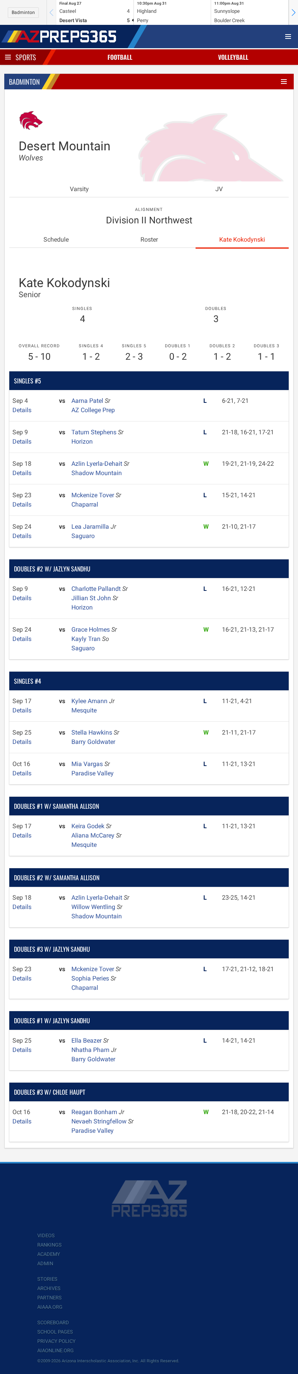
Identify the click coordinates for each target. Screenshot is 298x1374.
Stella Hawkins (92, 732)
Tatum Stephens (94, 432)
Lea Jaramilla (91, 526)
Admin (45, 1263)
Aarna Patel (88, 400)
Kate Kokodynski (242, 239)
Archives (49, 1288)
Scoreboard (53, 1322)
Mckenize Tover (93, 495)
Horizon (82, 441)
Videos (46, 1235)
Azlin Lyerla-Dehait (97, 463)
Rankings (49, 1245)
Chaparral (84, 504)
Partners (49, 1298)
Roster (149, 239)
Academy (48, 1254)
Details (21, 410)
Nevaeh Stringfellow (99, 1121)
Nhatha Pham (91, 1050)
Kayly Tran (86, 639)
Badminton (23, 12)
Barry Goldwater (93, 741)
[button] (293, 12)
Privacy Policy (56, 1341)
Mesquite (84, 710)
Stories (47, 1279)
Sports (26, 57)
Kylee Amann (90, 701)
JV (219, 189)
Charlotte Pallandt (96, 588)
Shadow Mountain (96, 473)
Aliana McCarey (93, 835)
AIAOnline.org (55, 1350)
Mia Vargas (87, 764)
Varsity (79, 189)
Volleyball (233, 57)
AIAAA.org (49, 1307)
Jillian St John (92, 598)
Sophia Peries (91, 978)
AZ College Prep (93, 410)
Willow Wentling (94, 907)
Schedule (56, 239)
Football (119, 57)
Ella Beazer (87, 1040)
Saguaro (83, 536)
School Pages (55, 1332)
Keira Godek (88, 826)
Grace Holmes (91, 629)
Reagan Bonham (95, 1112)
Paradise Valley (92, 773)
